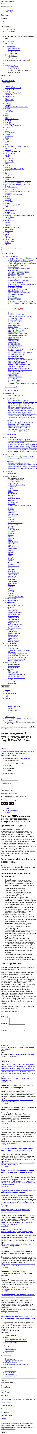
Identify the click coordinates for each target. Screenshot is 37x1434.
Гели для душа (13, 673)
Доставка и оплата (11, 693)
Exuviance (8, 224)
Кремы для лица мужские (16, 674)
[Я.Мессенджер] (2, 803)
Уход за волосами (10, 643)
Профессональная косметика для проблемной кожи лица (18, 1070)
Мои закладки (9, 1374)
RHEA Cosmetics (10, 239)
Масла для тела (13, 638)
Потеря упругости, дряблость (17, 657)
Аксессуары (8, 193)
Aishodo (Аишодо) (10, 89)
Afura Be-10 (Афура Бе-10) (13, 88)
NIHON (7, 144)
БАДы (7, 175)
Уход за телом (9, 629)
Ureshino (7, 170)
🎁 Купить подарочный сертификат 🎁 (17, 60)
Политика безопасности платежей (16, 1341)
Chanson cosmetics (10, 210)
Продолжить (5, 1061)
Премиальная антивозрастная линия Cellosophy (20, 215)
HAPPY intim (9, 229)
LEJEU (7, 129)
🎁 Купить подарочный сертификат (16, 1364)
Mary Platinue (9, 136)
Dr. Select (7, 108)
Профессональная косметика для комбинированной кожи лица (16, 1072)
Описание (8, 807)
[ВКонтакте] (4, 803)
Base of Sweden (9, 96)
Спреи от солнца (13, 667)
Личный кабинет (10, 1371)
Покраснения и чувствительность (19, 655)
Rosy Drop (8, 155)
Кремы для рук (13, 635)
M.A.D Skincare (10, 132)
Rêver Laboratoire (10, 153)
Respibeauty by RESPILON (13, 151)
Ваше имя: (4, 1016)
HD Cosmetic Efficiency (12, 119)
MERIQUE (8, 141)
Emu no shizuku (9, 217)
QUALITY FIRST (10, 148)
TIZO (6, 244)
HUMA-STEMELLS (11, 122)
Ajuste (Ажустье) (10, 91)
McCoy (7, 138)
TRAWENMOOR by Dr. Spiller (14, 169)
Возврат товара (9, 1351)
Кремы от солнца (14, 666)
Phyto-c (7, 236)
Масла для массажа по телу (13, 194)
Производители (10, 1359)
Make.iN (7, 134)
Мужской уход (9, 669)
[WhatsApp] (7, 803)
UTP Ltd (7, 172)
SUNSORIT (8, 165)
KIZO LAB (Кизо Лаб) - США (14, 126)
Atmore (7, 206)
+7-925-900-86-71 (10, 31)
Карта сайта (8, 1352)
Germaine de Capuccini (12, 227)
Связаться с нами (10, 1349)
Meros (6, 143)
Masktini (7, 232)
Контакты (8, 698)
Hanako (7, 117)
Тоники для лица (13, 626)
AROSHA (8, 222)
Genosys (7, 225)
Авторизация (9, 12)
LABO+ (7, 127)
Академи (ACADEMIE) (12, 205)
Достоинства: (5, 1023)
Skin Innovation (9, 162)
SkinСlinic (8, 243)
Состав (7, 809)
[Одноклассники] (10, 803)
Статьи (3, 1076)
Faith (6, 113)
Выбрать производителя (12, 476)
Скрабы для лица (13, 621)
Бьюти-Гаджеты (10, 177)
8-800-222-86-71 (10, 30)
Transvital (7, 167)
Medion (7, 139)
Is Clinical (8, 200)
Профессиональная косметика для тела (17, 184)
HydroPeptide (9, 231)
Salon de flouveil (10, 213)
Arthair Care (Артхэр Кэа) (13, 93)
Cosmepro (8, 103)
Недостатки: (5, 1030)
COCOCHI (8, 101)
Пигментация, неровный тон (17, 654)
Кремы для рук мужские (16, 676)
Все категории (9, 86)
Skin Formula (9, 160)
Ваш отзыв (4, 1045)
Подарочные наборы (11, 600)
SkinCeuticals (9, 203)
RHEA (19, 1065)
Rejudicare (8, 238)
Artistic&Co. (8, 95)
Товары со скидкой (11, 598)
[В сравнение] (10, 783)
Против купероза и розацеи (17, 659)
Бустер (14, 1065)
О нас (6, 695)
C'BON (7, 208)
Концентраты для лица (15, 612)
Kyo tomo (8, 219)
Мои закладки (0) (14, 48)
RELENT (8, 150)
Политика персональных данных (15, 1339)
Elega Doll (8, 110)
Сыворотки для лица (15, 624)
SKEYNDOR (9, 158)
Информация (5, 686)
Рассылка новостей (11, 1376)
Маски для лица (13, 617)
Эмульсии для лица (14, 628)
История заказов (10, 1372)
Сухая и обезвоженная (15, 660)
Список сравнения (14, 50)
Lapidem (7, 212)
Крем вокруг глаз (14, 614)
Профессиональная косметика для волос (18, 181)
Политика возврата (11, 1342)
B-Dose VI (8, 1065)
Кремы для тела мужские (16, 678)
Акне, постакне (13, 648)
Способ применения (11, 810)
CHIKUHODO (9, 100)
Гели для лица (12, 610)
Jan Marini (8, 198)
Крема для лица (13, 616)
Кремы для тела (13, 636)
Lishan (7, 131)
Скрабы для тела (13, 641)
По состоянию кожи (11, 188)
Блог (6, 697)
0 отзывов (4, 748)
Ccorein (7, 98)
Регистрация (9, 10)
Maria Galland (9, 201)
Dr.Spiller (7, 196)
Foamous (7, 115)
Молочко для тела (14, 640)
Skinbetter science (10, 241)
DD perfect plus (9, 220)
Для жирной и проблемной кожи (19, 650)
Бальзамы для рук (14, 633)
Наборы (7, 186)
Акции (7, 691)
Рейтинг (3, 1051)
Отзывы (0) (8, 812)
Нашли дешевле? (10, 773)
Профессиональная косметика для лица (17, 182)
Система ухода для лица (16, 605)
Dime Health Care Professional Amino (16, 107)
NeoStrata (8, 234)
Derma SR (8, 105)
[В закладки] (8, 783)
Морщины (11, 652)
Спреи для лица (13, 623)
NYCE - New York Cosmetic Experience (17, 146)
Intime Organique (10, 124)
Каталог (7, 179)
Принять (4, 1432)
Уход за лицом (9, 607)
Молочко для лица (14, 619)
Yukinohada (8, 174)
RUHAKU (8, 157)
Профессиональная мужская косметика (17, 191)
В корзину (4, 783)
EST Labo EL (9, 112)
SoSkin (7, 163)
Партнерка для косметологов (14, 1361)
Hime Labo (8, 120)
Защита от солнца (10, 189)
